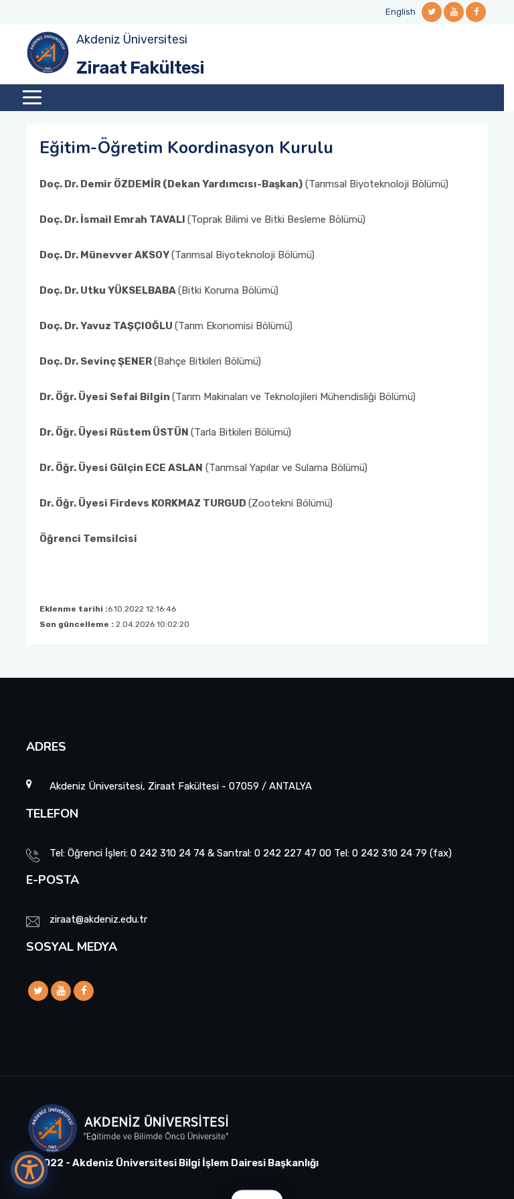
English (401, 12)
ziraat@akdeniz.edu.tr (98, 919)
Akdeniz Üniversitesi (131, 39)
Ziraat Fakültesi (140, 68)
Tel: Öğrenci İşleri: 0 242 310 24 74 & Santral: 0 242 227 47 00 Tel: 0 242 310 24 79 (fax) (251, 853)
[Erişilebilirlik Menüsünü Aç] (29, 1169)
